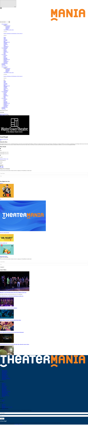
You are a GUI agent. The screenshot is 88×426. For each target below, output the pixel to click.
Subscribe (2, 178)
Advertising (3, 406)
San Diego (5, 43)
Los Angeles (5, 40)
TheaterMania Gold (5, 63)
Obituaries (5, 51)
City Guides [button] (4, 54)
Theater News (4, 383)
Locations (5, 24)
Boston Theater (4, 387)
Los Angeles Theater (5, 389)
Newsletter (3, 64)
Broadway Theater (4, 370)
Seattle (5, 45)
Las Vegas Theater (4, 373)
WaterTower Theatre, (3, 139)
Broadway (8, 25)
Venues (5, 29)
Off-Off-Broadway (14, 33)
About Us (3, 407)
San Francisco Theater (5, 376)
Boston (5, 37)
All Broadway (8, 27)
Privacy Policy (16, 424)
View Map (1, 165)
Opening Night (4, 384)
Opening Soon (8, 26)
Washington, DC (6, 46)
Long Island (5, 39)
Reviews (5, 49)
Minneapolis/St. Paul (7, 42)
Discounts (7, 71)
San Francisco (6, 44)
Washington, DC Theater (5, 377)
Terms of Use (20, 424)
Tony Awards (4, 65)
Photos (5, 52)
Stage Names (4, 404)
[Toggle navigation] (1, 8)
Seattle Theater (4, 394)
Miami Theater (4, 374)
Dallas (5, 38)
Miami (5, 41)
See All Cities (6, 90)
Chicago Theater (4, 371)
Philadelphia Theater (5, 375)
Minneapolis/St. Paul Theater (6, 378)
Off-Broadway (9, 33)
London (3, 400)
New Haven (5, 62)
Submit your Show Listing (10, 29)
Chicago (5, 56)
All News (3, 396)
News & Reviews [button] (4, 91)
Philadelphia (5, 58)
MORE (1, 183)
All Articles (5, 48)
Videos (5, 53)
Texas (7, 139)
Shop (2, 405)
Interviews (5, 50)
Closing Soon (7, 28)
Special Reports (6, 95)
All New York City (19, 33)
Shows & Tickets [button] (4, 66)
